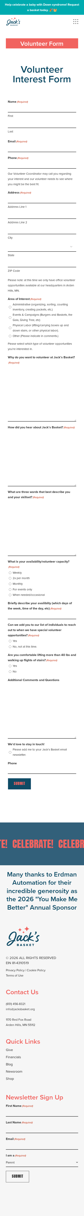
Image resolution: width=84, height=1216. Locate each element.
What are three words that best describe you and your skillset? (39, 494)
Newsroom (14, 1071)
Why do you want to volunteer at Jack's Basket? (41, 360)
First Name (19, 1106)
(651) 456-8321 (15, 1004)
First (10, 116)
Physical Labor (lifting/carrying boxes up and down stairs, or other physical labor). (41, 327)
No (15, 671)
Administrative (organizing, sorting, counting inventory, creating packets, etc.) (40, 307)
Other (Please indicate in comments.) (35, 336)
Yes (15, 641)
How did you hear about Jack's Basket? (41, 427)
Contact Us (22, 992)
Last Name (19, 1122)
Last (10, 131)
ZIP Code (14, 271)
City (10, 238)
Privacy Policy (15, 970)
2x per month (21, 578)
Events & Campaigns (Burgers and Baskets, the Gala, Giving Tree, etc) (42, 317)
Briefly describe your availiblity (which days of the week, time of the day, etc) (40, 606)
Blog (9, 1064)
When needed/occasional (29, 595)
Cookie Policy (36, 970)
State (11, 255)
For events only (22, 589)
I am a (16, 1155)
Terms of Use (14, 975)
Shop (10, 1078)
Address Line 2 (17, 222)
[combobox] (42, 1162)
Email (17, 141)
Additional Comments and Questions (33, 680)
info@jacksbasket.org (20, 1009)
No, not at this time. (25, 646)
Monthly (18, 584)
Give (9, 1049)
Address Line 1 (17, 207)
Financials (13, 1057)
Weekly (17, 573)
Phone (18, 158)
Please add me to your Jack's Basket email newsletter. (40, 752)
